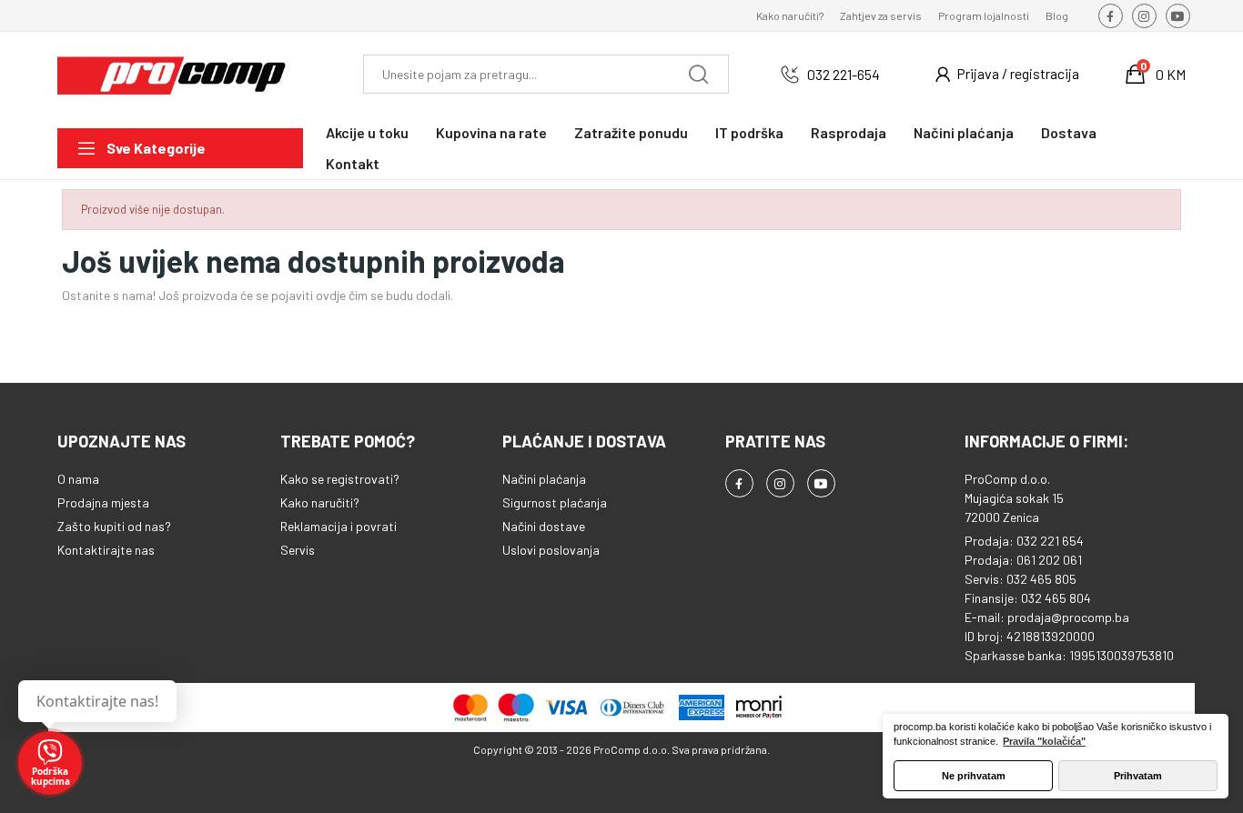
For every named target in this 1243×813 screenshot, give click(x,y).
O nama (78, 479)
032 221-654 (843, 74)
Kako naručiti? (790, 15)
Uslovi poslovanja (551, 549)
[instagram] (1144, 16)
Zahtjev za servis (881, 15)
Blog (1057, 15)
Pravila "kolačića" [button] (1044, 741)
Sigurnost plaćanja (554, 502)
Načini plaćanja (544, 479)
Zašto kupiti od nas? (114, 526)
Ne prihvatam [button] (974, 775)
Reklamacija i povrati (338, 526)
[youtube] (1178, 16)
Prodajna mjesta (103, 502)
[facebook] (1110, 16)
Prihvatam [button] (1138, 775)
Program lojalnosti (983, 15)
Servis (297, 549)
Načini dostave (543, 526)
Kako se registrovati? (339, 479)
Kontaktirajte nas (106, 549)
